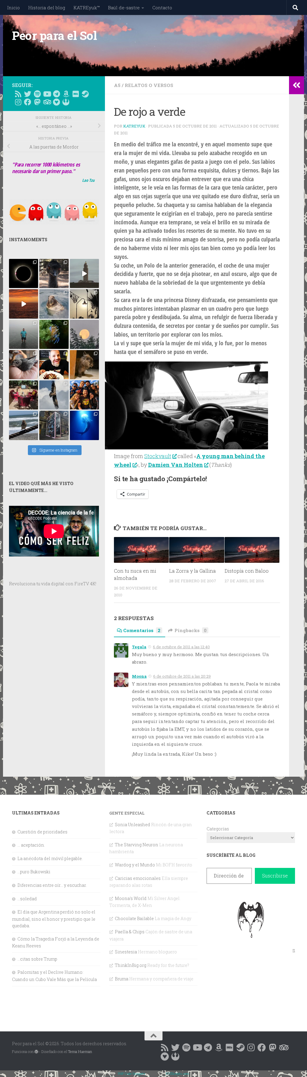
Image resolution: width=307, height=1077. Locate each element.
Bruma (121, 979)
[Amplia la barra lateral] (296, 85)
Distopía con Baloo (247, 571)
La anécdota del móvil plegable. (50, 858)
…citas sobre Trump (37, 959)
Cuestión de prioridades (42, 832)
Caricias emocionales (138, 878)
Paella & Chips (130, 931)
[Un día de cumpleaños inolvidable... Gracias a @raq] (53, 395)
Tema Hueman (80, 1051)
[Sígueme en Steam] (85, 94)
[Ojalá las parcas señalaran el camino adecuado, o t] (84, 334)
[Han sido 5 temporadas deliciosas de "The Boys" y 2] (84, 395)
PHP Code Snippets (131, 1073)
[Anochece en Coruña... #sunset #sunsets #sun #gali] (23, 303)
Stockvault (157, 456)
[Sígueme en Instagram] (18, 102)
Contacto (162, 7)
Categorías (218, 829)
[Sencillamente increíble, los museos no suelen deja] (53, 425)
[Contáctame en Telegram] (56, 94)
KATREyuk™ (86, 7)
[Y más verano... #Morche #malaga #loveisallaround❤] (84, 303)
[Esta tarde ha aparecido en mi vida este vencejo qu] (23, 364)
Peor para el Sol (54, 35)
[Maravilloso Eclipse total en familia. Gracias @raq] (23, 273)
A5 (117, 85)
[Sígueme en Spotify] (37, 94)
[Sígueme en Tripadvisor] (46, 102)
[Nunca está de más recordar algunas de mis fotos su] (84, 425)
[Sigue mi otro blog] (66, 102)
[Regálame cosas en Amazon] (66, 94)
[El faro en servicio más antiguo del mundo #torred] (84, 273)
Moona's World (131, 898)
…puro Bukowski (33, 871)
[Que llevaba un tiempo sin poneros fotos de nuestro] (84, 364)
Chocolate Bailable (134, 918)
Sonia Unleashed (132, 824)
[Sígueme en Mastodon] (37, 102)
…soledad (27, 899)
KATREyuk (134, 126)
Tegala (139, 647)
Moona (139, 676)
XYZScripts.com (177, 1073)
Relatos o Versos (149, 85)
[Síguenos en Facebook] (27, 102)
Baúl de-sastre (124, 7)
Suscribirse (275, 875)
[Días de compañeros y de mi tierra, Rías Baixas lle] (23, 395)
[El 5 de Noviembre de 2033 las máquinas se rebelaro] (53, 364)
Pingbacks (190, 630)
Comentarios (141, 630)
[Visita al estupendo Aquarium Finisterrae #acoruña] (53, 303)
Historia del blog (46, 7)
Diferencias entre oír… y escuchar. (52, 885)
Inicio (13, 7)
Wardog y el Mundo (135, 865)
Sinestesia (126, 952)
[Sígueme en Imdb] (75, 94)
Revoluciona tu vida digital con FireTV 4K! (52, 583)
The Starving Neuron (136, 845)
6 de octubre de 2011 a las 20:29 (182, 676)
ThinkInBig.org (130, 965)
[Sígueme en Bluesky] (27, 94)
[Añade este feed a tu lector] (18, 94)
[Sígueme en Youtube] (46, 94)
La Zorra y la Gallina (192, 571)
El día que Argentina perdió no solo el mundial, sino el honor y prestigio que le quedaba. (53, 918)
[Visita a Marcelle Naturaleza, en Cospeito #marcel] (53, 273)
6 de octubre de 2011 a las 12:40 (181, 647)
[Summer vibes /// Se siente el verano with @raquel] (23, 334)
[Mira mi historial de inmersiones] (56, 102)
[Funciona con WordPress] (36, 1052)
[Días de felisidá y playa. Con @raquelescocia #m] (23, 425)
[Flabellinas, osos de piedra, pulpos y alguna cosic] (53, 334)
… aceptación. (31, 845)
